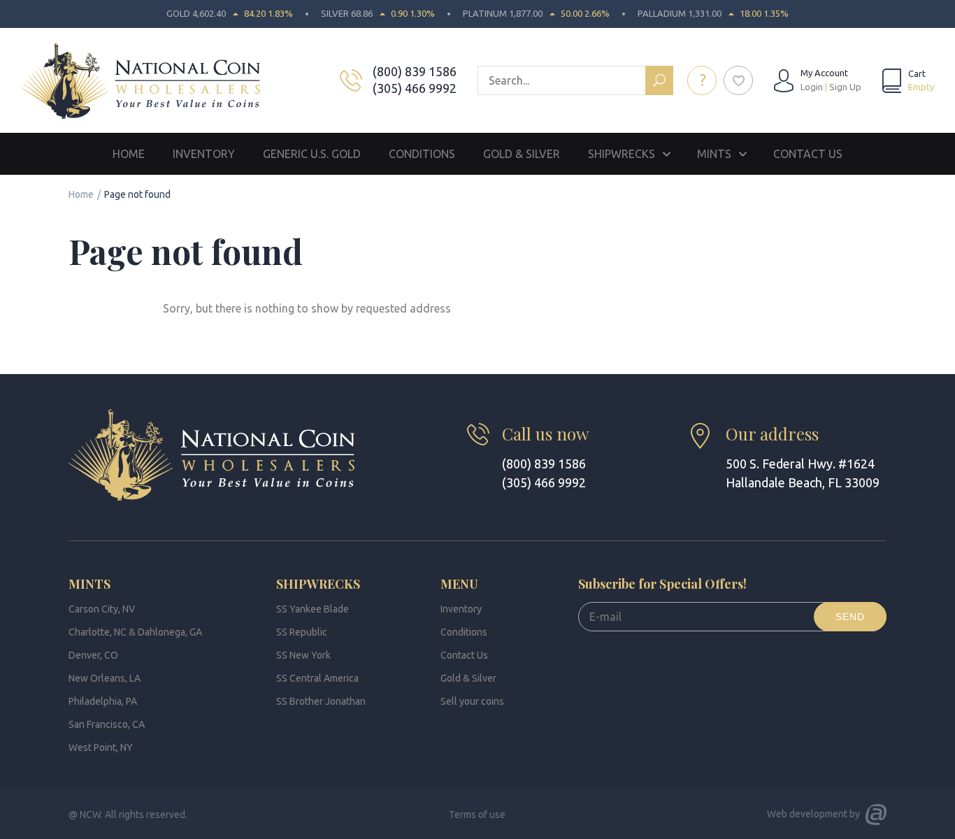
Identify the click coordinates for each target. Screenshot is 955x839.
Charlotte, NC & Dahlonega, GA (135, 632)
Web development (807, 813)
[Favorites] (738, 80)
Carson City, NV (102, 609)
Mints (714, 154)
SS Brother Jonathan (321, 701)
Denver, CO (93, 655)
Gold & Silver (521, 154)
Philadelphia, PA (103, 701)
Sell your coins (472, 701)
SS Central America (317, 678)
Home (129, 154)
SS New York (303, 655)
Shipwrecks (621, 154)
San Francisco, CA (107, 724)
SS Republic (301, 632)
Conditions (422, 154)
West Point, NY (101, 747)
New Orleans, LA (105, 678)
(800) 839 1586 (415, 71)
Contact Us (807, 154)
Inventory (204, 154)
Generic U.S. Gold (312, 154)
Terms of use (477, 814)
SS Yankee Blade (312, 609)
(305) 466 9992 (415, 88)
